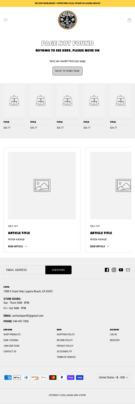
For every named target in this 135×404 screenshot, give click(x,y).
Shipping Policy (66, 334)
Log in (113, 334)
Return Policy (65, 340)
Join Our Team (11, 345)
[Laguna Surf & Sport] (14, 100)
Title (6, 122)
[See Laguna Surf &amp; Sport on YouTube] (121, 270)
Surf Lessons (11, 340)
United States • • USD (112, 377)
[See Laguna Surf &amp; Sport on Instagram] (114, 270)
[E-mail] (128, 270)
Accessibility (64, 351)
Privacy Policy (65, 345)
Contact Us (10, 351)
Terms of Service (66, 357)
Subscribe (58, 269)
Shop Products (12, 334)
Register (114, 340)
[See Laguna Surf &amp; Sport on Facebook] (107, 270)
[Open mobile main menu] (6, 20)
